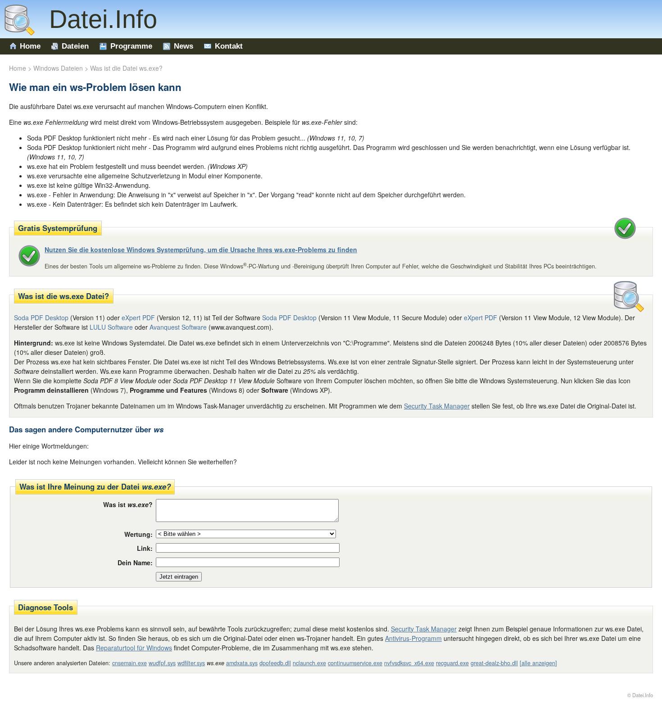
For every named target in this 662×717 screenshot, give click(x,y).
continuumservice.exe (355, 663)
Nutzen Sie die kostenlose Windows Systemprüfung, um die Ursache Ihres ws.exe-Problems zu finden (201, 249)
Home (30, 46)
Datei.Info (96, 19)
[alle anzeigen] (538, 663)
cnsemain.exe (129, 663)
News (183, 46)
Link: (145, 548)
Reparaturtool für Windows (134, 647)
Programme (131, 46)
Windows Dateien (58, 68)
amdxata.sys (242, 663)
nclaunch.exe (309, 663)
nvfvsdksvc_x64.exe (409, 663)
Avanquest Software (178, 326)
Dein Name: (135, 562)
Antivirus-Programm (413, 638)
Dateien (75, 46)
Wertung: (138, 534)
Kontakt (229, 46)
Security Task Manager (437, 405)
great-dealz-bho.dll (494, 663)
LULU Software (111, 326)
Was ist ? (128, 504)
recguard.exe (452, 663)
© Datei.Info (640, 695)
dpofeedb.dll (275, 663)
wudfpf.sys (162, 663)
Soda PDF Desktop (289, 317)
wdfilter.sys (191, 663)
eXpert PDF (138, 317)
